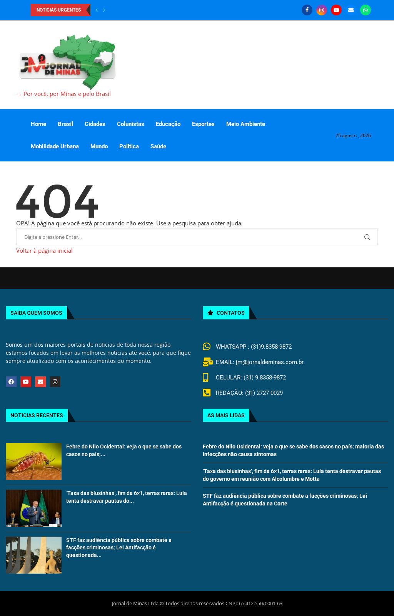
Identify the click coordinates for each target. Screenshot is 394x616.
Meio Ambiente (245, 124)
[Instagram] (321, 10)
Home (38, 124)
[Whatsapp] (365, 10)
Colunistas (130, 124)
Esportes (203, 124)
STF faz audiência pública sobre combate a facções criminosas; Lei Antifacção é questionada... (119, 547)
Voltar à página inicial (44, 250)
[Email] (351, 10)
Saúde (158, 146)
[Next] (104, 10)
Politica (129, 146)
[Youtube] (336, 10)
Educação (168, 124)
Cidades (95, 124)
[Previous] (96, 10)
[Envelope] (40, 381)
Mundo (99, 146)
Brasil (65, 124)
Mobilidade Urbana (55, 146)
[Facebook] (307, 10)
